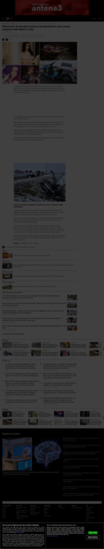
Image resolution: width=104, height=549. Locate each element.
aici (3, 542)
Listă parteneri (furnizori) (52, 536)
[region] (52, 536)
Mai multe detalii (20, 532)
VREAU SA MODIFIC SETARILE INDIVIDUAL (93, 537)
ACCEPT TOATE (93, 532)
